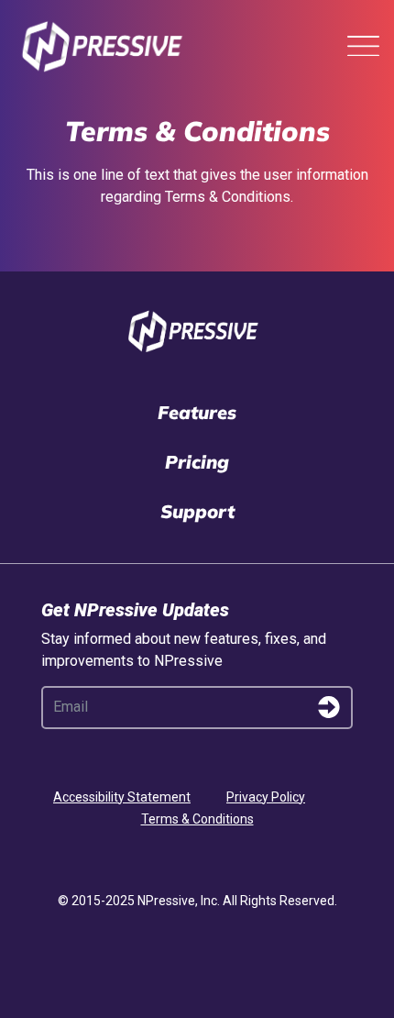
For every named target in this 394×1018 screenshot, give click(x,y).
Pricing (197, 461)
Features (197, 412)
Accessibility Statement (122, 797)
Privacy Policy (265, 797)
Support (197, 511)
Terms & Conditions (197, 819)
